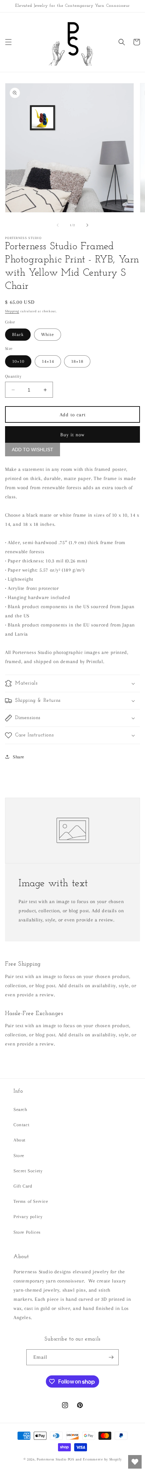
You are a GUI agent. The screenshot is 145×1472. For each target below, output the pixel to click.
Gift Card (22, 1186)
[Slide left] (57, 225)
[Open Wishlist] (135, 1462)
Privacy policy (27, 1216)
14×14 (48, 361)
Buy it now (72, 434)
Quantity (13, 376)
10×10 (18, 361)
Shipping (12, 311)
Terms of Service (30, 1201)
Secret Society (27, 1170)
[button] (8, 42)
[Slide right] (87, 225)
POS (71, 1459)
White (47, 334)
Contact (21, 1124)
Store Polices (27, 1232)
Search (20, 1109)
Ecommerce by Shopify (102, 1459)
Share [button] (18, 756)
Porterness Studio (51, 1459)
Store (18, 1155)
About (19, 1139)
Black (18, 334)
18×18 (77, 361)
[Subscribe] (111, 1357)
